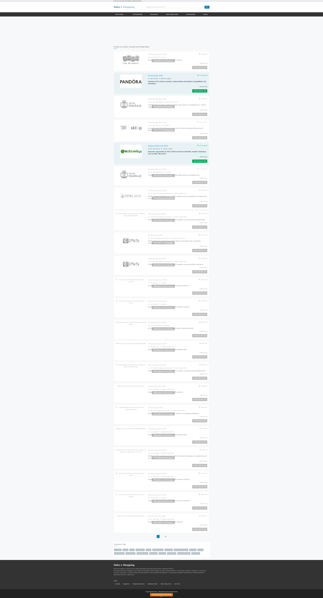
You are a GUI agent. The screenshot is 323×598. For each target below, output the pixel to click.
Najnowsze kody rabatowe (161, 594)
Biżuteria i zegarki (166, 78)
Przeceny (192, 550)
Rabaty (125, 550)
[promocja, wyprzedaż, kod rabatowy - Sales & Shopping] (124, 7)
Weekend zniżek (158, 550)
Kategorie (119, 14)
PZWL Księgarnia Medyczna (163, 193)
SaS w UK (177, 584)
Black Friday (195, 553)
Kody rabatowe (172, 14)
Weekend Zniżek (152, 584)
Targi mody (169, 550)
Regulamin (126, 584)
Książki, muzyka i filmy (171, 102)
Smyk (156, 57)
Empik (157, 453)
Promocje (154, 14)
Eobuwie (157, 148)
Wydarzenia (190, 14)
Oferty (148, 550)
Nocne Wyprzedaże (183, 553)
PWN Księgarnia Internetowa (163, 217)
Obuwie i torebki (167, 148)
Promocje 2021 (130, 553)
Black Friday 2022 (166, 584)
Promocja (162, 553)
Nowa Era (158, 125)
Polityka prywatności (138, 584)
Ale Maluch (158, 325)
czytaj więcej (203, 63)
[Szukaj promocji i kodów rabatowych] (207, 7)
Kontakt (117, 584)
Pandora (155, 78)
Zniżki (132, 550)
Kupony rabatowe (142, 553)
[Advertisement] (161, 30)
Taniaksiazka (159, 102)
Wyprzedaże (137, 14)
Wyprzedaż (153, 553)
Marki (205, 14)
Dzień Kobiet (171, 553)
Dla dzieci (164, 57)
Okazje (200, 550)
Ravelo (157, 346)
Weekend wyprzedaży (181, 550)
